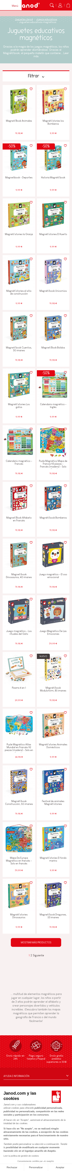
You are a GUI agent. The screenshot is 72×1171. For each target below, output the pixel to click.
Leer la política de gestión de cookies (21, 1156)
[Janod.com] (29, 5)
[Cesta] (68, 5)
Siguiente (38, 955)
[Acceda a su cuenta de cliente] (60, 5)
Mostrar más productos (36, 942)
